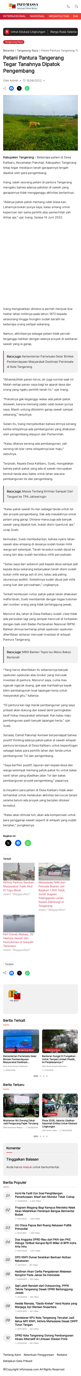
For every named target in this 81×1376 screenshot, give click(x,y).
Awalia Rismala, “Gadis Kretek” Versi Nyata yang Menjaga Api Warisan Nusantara (46, 1305)
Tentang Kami (12, 1354)
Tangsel (9, 964)
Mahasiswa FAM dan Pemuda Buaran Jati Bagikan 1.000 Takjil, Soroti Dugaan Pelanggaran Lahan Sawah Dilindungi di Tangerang (52, 894)
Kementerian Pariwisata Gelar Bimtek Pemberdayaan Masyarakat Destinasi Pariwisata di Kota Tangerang (40, 362)
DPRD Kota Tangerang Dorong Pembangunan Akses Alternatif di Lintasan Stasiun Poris (44, 1337)
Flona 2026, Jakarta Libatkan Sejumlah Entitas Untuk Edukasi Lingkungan (59, 1123)
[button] (68, 6)
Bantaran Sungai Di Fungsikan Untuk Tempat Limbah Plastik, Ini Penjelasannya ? (58, 1059)
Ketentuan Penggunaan (39, 1354)
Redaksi (62, 1354)
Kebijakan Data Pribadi (17, 1361)
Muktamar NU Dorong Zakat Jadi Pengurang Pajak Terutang (20, 1122)
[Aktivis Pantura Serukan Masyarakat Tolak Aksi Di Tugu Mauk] (19, 871)
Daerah (9, 1114)
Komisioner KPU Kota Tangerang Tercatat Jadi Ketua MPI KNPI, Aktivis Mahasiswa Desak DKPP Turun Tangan (46, 1321)
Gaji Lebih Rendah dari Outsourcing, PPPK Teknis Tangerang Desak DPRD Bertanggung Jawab (44, 1289)
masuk (27, 1167)
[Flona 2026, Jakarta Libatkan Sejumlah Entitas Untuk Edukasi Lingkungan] (60, 1114)
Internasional (14, 16)
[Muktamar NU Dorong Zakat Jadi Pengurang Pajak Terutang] (21, 1114)
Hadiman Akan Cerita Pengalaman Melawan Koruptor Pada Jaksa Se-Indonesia (43, 1273)
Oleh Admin (10, 80)
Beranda (8, 50)
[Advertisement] (40, 262)
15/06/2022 (34, 80)
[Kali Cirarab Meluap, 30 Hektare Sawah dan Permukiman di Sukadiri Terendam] (19, 923)
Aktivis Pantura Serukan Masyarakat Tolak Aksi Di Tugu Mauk (18, 886)
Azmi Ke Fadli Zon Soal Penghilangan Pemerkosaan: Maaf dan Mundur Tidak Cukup (45, 1195)
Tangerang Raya (14, 41)
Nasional (37, 16)
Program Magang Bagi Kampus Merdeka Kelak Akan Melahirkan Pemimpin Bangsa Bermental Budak (45, 1211)
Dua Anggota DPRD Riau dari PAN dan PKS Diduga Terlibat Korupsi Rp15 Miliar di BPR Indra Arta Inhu (45, 1243)
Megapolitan (59, 16)
